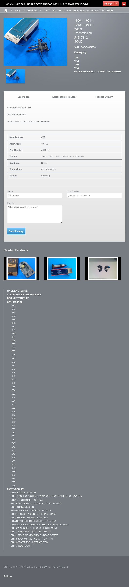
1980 (13, 322)
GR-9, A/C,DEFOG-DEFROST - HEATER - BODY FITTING (39, 524)
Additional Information (64, 96)
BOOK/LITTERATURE (18, 298)
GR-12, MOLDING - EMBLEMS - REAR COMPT (34, 535)
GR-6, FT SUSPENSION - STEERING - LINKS (33, 513)
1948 (13, 446)
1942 (13, 457)
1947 (13, 450)
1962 (13, 397)
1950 (76, 57)
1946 (13, 453)
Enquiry (10, 203)
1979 (13, 319)
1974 (13, 354)
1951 (76, 60)
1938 (13, 471)
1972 (13, 361)
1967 (13, 379)
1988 (13, 351)
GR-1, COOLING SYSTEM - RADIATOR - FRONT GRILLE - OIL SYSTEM (46, 496)
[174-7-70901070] (35, 64)
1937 (13, 474)
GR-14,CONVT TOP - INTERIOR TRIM (30, 542)
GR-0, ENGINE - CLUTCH (23, 492)
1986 (13, 344)
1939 (13, 467)
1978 (13, 315)
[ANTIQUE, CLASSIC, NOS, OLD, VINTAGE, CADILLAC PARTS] (47, 4)
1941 (13, 460)
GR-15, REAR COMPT (22, 545)
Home (6, 10)
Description (24, 96)
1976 (13, 308)
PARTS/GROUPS (15, 489)
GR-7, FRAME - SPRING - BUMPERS (29, 517)
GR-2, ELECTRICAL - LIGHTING (27, 499)
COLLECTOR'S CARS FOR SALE (24, 294)
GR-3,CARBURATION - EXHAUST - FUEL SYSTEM (36, 503)
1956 (13, 418)
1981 (13, 326)
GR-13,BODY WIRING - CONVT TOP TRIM (32, 538)
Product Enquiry (104, 96)
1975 (13, 305)
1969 (13, 372)
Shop (17, 10)
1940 (13, 464)
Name (10, 191)
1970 (13, 368)
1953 (76, 67)
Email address (74, 191)
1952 (76, 64)
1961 (13, 400)
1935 (13, 482)
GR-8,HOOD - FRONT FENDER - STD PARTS (33, 521)
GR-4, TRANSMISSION (22, 506)
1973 (13, 358)
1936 (13, 478)
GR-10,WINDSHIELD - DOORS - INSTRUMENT (97, 71)
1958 (13, 411)
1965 (13, 386)
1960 (13, 404)
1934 (13, 485)
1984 (13, 337)
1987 (13, 347)
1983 (13, 333)
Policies (8, 576)
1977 (13, 312)
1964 (13, 390)
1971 (13, 365)
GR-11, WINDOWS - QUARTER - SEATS (31, 531)
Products (32, 10)
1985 (13, 340)
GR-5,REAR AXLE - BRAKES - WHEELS (31, 510)
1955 (13, 421)
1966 (13, 382)
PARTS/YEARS (15, 301)
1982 (13, 329)
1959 (13, 407)
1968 (13, 375)
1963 (13, 393)
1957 (13, 414)
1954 (13, 425)
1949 (13, 443)
